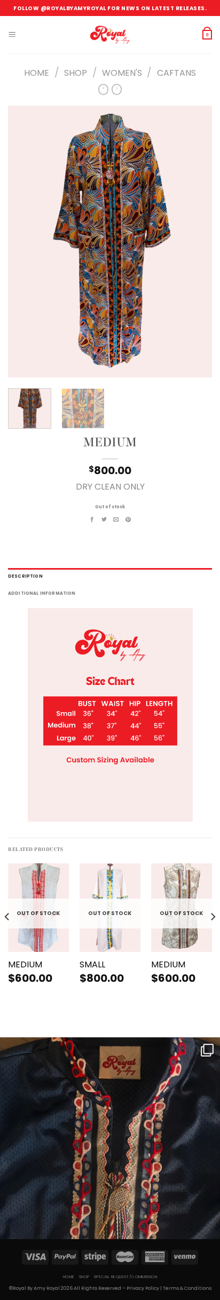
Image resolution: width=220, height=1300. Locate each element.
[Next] (194, 242)
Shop (75, 73)
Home (36, 73)
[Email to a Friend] (116, 520)
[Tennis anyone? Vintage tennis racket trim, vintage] (110, 1147)
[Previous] (25, 242)
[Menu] (12, 35)
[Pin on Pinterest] (128, 520)
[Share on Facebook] (92, 520)
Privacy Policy (143, 1288)
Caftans (176, 73)
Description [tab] (25, 576)
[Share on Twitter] (103, 520)
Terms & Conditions (187, 1288)
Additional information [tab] (42, 593)
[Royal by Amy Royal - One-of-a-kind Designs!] (110, 34)
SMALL (92, 965)
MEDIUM (25, 965)
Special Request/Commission (125, 1277)
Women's (122, 73)
